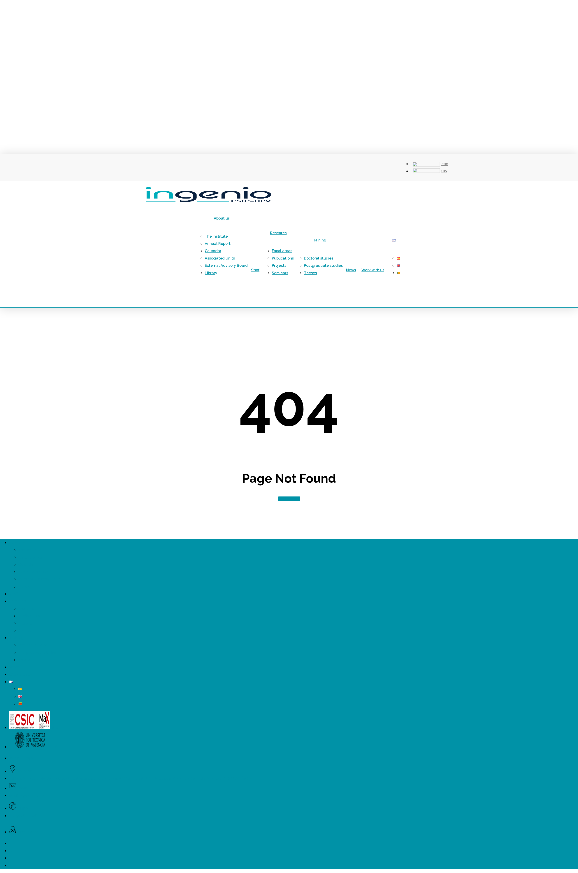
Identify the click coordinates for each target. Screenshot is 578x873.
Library (24, 587)
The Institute (29, 550)
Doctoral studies (32, 645)
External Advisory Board (39, 579)
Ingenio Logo (21, 758)
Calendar (26, 564)
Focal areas (28, 608)
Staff (13, 594)
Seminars (26, 630)
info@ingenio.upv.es (27, 795)
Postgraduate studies (37, 652)
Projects (25, 623)
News (14, 667)
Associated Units (33, 572)
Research (17, 601)
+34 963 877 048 (23, 816)
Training (16, 638)
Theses (24, 660)
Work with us (20, 674)
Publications (29, 616)
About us (17, 543)
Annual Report (31, 557)
